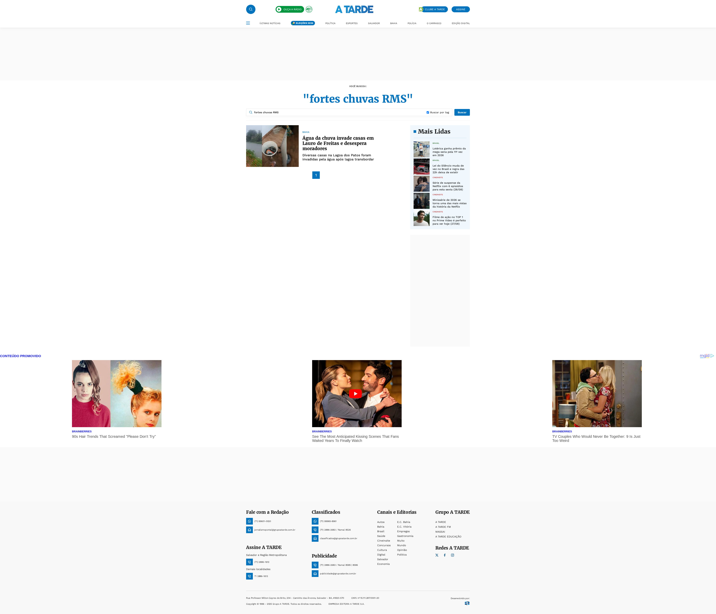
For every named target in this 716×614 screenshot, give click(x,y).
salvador (382, 559)
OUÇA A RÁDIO (292, 9)
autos (380, 521)
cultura (382, 549)
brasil (380, 531)
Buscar (462, 112)
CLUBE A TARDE (435, 9)
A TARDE (440, 521)
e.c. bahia (403, 521)
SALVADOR (374, 23)
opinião (402, 549)
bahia (380, 526)
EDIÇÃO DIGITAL (461, 23)
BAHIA (393, 23)
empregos (403, 531)
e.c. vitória (404, 526)
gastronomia (405, 535)
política (402, 554)
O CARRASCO (434, 23)
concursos (384, 545)
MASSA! (440, 531)
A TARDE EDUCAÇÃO (448, 536)
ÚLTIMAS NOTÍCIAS (270, 23)
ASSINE (460, 9)
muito (400, 540)
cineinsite (383, 540)
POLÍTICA (330, 23)
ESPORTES (352, 23)
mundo (401, 545)
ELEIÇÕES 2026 (304, 23)
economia (383, 563)
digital (381, 554)
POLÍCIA (412, 23)
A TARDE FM (443, 526)
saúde (381, 535)
